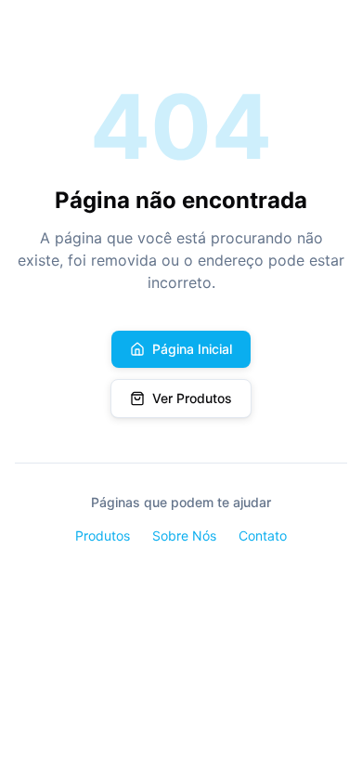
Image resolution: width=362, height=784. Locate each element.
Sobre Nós (184, 535)
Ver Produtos (192, 398)
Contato (263, 535)
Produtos (102, 535)
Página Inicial (192, 349)
